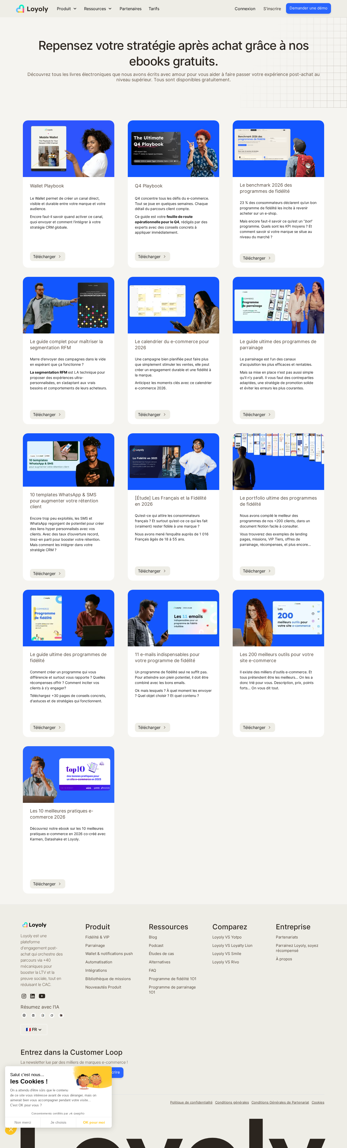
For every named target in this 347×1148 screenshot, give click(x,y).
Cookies (318, 1102)
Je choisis (58, 1122)
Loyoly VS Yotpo (227, 937)
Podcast (156, 945)
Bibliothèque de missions (108, 978)
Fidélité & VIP (97, 937)
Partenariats (287, 937)
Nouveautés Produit (103, 987)
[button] (11, 1129)
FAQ (152, 970)
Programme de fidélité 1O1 (172, 978)
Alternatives (159, 962)
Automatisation (98, 962)
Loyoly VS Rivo (225, 962)
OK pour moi (94, 1122)
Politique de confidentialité (191, 1102)
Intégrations (96, 970)
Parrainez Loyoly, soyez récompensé (297, 948)
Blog (153, 937)
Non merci (22, 1122)
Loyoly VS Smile (226, 953)
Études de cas (161, 953)
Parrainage (95, 945)
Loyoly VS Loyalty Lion (232, 945)
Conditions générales (232, 1102)
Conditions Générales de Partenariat (280, 1102)
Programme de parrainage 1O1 (172, 990)
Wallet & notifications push (109, 953)
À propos (284, 958)
